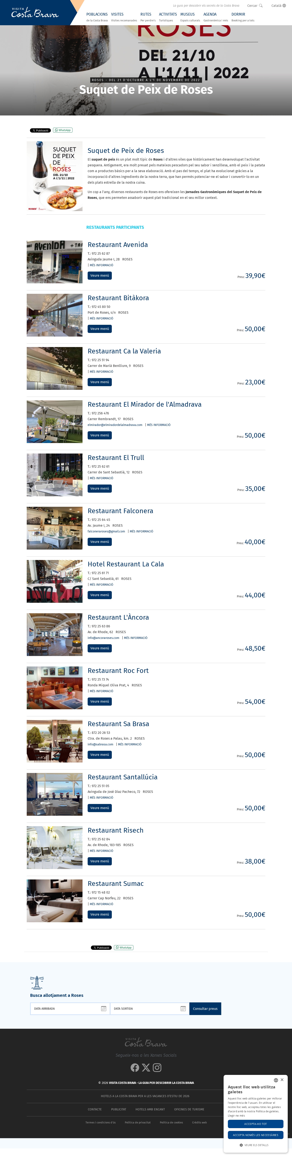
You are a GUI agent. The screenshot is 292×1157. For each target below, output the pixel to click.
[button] (255, 1145)
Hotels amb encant (150, 1109)
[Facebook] (135, 1070)
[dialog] (256, 1114)
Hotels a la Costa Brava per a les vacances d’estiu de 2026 (145, 1096)
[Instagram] (157, 1070)
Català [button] (276, 6)
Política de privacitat (138, 1122)
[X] (146, 1070)
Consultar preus (205, 1009)
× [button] (281, 1080)
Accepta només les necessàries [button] (256, 1135)
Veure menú (99, 275)
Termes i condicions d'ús (101, 1122)
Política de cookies (171, 1122)
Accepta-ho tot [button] (255, 1124)
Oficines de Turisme (189, 1109)
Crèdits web (199, 1122)
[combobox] (276, 1080)
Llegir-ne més (236, 1115)
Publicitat (118, 1109)
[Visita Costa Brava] (35, 12)
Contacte (95, 1109)
